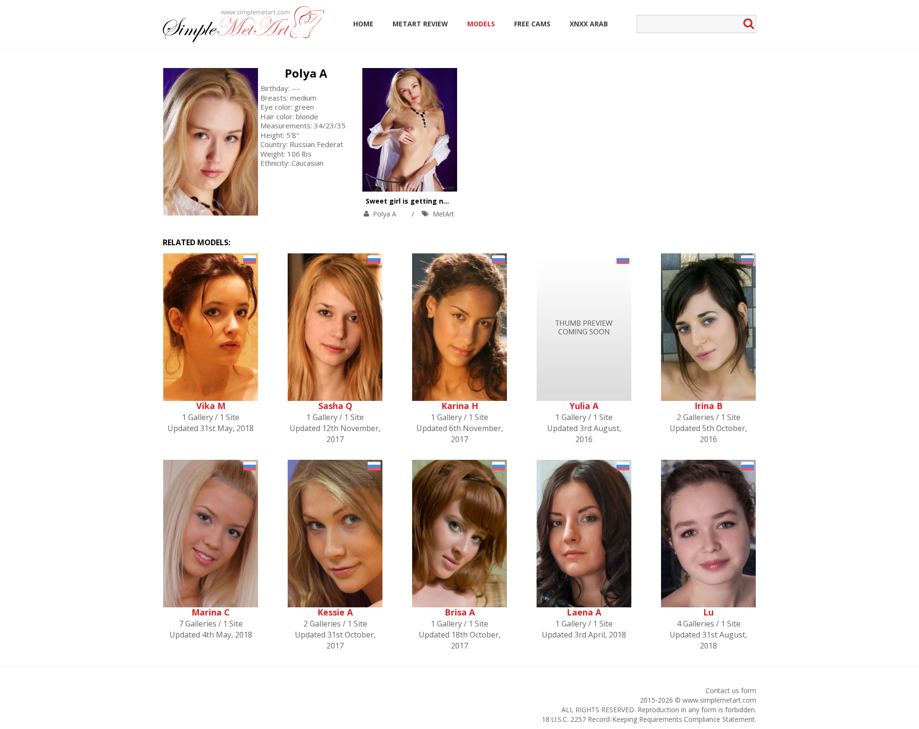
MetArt (443, 213)
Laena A (584, 612)
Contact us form (731, 690)
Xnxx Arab (589, 23)
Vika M (210, 405)
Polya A (306, 73)
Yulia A (584, 405)
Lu (708, 612)
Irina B (709, 405)
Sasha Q (335, 405)
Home (363, 23)
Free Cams (532, 23)
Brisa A (460, 612)
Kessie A (335, 612)
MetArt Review (420, 23)
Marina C (210, 612)
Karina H (459, 405)
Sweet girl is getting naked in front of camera (446, 200)
